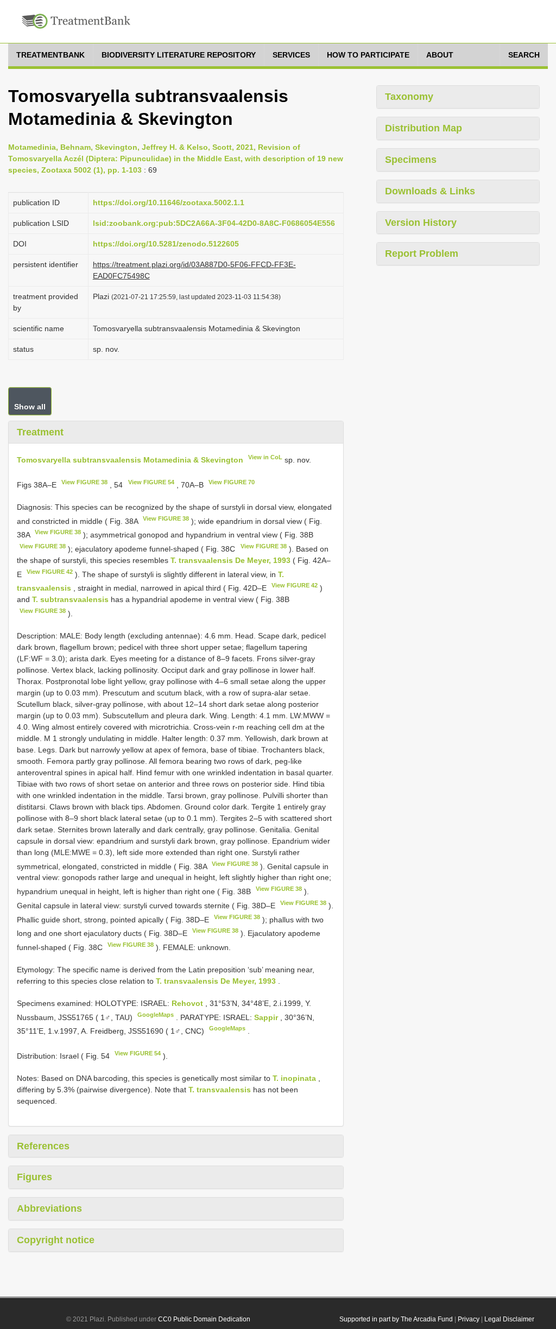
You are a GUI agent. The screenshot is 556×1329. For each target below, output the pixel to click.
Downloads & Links (430, 191)
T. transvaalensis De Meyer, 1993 (230, 560)
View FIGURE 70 (231, 482)
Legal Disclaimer (509, 1319)
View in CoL (265, 457)
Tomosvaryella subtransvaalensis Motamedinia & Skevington (130, 459)
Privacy (468, 1319)
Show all (30, 406)
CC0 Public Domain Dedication (204, 1319)
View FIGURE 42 (50, 571)
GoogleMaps (155, 1014)
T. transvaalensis (219, 1089)
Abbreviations (49, 1208)
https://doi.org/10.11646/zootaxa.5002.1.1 (168, 202)
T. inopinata (294, 1078)
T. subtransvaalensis (70, 599)
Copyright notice (55, 1240)
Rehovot (188, 1003)
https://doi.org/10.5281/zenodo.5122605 (166, 243)
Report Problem (421, 253)
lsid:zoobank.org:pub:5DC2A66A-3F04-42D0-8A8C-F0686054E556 (214, 223)
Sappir (267, 1016)
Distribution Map (423, 128)
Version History (421, 222)
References (43, 1146)
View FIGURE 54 (151, 482)
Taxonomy (409, 96)
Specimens (411, 159)
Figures (34, 1177)
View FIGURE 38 (84, 482)
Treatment (40, 432)
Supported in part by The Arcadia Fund (396, 1319)
